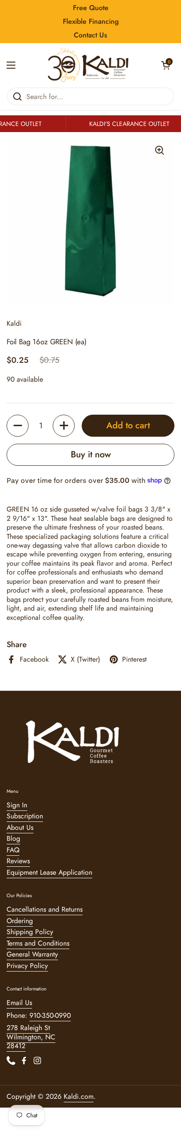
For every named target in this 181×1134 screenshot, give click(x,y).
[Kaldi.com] (88, 65)
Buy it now (91, 454)
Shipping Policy (30, 932)
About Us (20, 827)
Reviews (18, 861)
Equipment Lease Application (49, 872)
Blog (13, 838)
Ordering (20, 921)
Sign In (17, 805)
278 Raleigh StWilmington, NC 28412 (31, 1037)
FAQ (13, 850)
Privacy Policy (27, 966)
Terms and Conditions (38, 943)
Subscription (25, 816)
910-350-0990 (50, 1015)
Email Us (19, 1003)
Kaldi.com (79, 1096)
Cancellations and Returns (45, 909)
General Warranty (32, 954)
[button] (165, 65)
